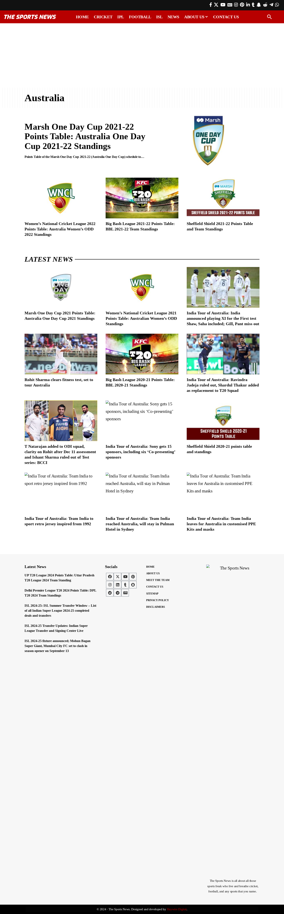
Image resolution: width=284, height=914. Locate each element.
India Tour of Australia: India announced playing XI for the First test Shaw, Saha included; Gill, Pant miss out (223, 318)
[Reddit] (265, 5)
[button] (269, 17)
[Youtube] (125, 576)
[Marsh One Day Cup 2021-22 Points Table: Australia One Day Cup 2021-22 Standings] (208, 141)
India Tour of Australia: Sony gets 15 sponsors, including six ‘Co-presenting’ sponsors (140, 451)
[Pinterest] (242, 5)
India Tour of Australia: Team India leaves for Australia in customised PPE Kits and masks (221, 523)
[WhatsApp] (277, 5)
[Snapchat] (133, 584)
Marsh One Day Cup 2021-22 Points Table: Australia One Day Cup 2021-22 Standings (85, 136)
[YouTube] (222, 5)
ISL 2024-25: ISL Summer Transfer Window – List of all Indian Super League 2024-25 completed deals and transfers (60, 610)
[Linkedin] (117, 584)
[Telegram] (271, 5)
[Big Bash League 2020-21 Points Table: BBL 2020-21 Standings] (142, 354)
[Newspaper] (125, 593)
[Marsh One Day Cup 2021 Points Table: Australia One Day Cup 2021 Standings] (61, 287)
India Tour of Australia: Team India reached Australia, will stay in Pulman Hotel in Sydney (140, 523)
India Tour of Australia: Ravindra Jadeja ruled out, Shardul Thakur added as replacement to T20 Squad (223, 385)
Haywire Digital (177, 909)
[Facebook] (210, 5)
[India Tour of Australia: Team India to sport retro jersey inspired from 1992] (61, 492)
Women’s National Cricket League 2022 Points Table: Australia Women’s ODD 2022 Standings (60, 229)
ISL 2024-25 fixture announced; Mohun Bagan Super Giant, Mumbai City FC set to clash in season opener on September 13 (57, 646)
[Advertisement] (142, 55)
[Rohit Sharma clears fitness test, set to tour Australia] (61, 354)
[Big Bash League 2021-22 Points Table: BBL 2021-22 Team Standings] (142, 198)
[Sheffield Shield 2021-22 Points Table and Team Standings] (223, 198)
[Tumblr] (253, 5)
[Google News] (229, 5)
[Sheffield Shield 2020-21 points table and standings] (223, 420)
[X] (216, 5)
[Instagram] (236, 5)
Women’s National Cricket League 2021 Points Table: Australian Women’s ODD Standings (141, 318)
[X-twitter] (117, 576)
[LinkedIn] (248, 5)
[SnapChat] (259, 5)
